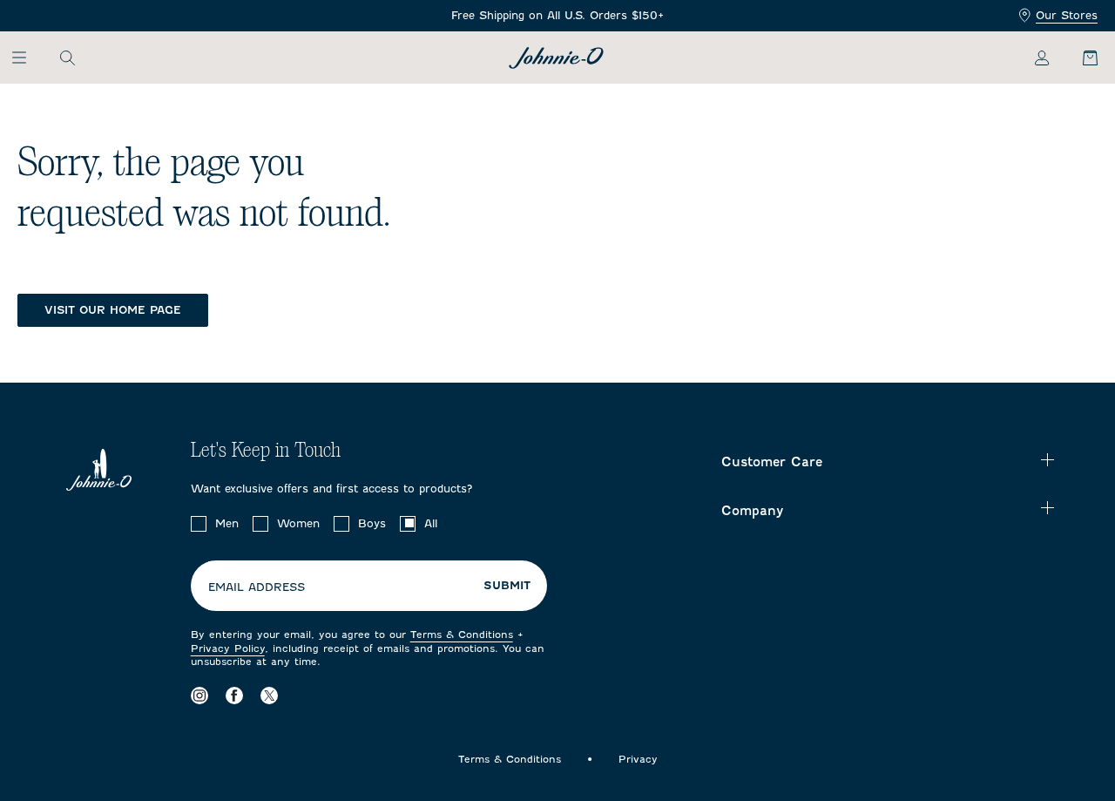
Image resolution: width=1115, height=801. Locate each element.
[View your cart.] (1080, 57)
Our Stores (1067, 15)
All (430, 523)
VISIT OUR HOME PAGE (112, 309)
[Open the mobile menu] (27, 57)
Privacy (638, 759)
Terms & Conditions (461, 634)
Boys (372, 523)
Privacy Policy (228, 648)
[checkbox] (198, 524)
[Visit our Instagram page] (199, 696)
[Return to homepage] (556, 58)
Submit (506, 586)
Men (227, 523)
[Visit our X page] (269, 696)
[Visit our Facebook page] (234, 696)
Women (298, 523)
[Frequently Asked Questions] (557, 16)
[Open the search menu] (67, 57)
